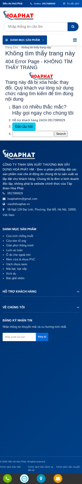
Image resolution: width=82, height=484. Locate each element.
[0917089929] (7, 478)
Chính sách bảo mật (10, 467)
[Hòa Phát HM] (19, 15)
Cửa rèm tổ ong (16, 240)
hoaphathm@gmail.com (22, 198)
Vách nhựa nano (16, 264)
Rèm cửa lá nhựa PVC (20, 259)
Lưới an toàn (14, 250)
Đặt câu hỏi (24, 126)
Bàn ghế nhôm (15, 278)
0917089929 (56, 120)
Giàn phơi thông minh (19, 245)
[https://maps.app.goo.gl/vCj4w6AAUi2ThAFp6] (41, 478)
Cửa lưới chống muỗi (19, 236)
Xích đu (11, 273)
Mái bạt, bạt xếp (16, 268)
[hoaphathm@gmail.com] (58, 478)
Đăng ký (42, 337)
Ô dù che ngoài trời (18, 254)
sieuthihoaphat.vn (18, 204)
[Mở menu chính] (74, 40)
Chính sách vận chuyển (68, 467)
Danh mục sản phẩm (25, 40)
